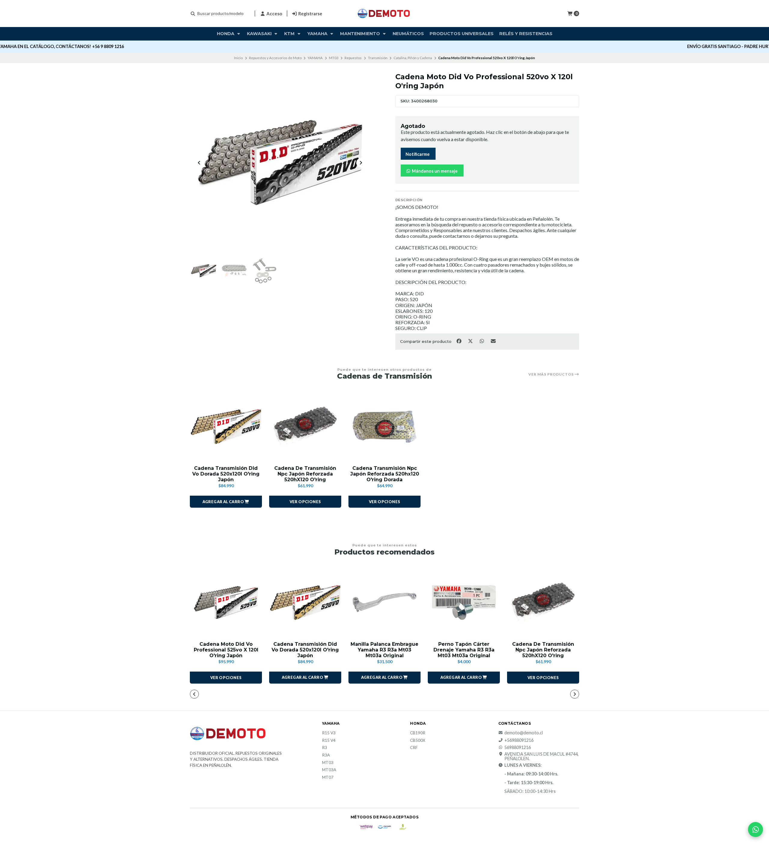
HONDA (226, 33)
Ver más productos (551, 374)
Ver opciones (305, 501)
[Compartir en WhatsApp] (482, 341)
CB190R (417, 733)
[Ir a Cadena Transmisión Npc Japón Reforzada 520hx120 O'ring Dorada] (384, 426)
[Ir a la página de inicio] (384, 13)
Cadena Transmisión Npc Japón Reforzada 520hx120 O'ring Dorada (384, 473)
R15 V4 (329, 741)
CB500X (417, 741)
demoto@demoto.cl (523, 733)
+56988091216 (518, 740)
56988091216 (517, 747)
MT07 (327, 777)
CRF (414, 748)
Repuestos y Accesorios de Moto (275, 58)
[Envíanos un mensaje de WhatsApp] (755, 829)
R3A (326, 755)
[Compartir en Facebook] (459, 341)
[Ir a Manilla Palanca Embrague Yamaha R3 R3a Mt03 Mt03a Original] (384, 602)
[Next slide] (360, 162)
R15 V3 (329, 733)
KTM (290, 33)
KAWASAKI (260, 33)
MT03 (334, 58)
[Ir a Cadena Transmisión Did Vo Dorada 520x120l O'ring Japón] (226, 426)
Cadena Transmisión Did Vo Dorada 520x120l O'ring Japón (226, 473)
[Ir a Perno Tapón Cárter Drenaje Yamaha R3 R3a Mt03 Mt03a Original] (464, 602)
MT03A (329, 770)
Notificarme (418, 154)
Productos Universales (462, 33)
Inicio (238, 58)
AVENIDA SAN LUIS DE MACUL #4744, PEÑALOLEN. (541, 756)
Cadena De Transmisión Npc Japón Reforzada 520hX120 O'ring (305, 473)
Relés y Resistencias (525, 33)
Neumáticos (408, 33)
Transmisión (378, 58)
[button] (226, 502)
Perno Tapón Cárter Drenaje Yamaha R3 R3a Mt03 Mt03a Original (463, 649)
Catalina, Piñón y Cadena (413, 58)
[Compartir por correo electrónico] (493, 341)
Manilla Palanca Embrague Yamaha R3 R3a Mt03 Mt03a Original (384, 649)
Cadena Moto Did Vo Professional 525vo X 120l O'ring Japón (226, 649)
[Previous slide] (199, 162)
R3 (324, 748)
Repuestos (353, 58)
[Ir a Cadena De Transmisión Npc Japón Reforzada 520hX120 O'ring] (305, 426)
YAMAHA (315, 58)
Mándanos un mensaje (434, 171)
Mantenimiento (360, 33)
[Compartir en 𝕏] (470, 341)
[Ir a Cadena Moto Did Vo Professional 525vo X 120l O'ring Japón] (226, 602)
